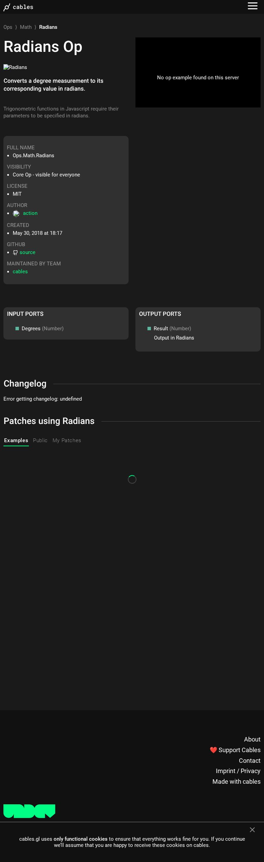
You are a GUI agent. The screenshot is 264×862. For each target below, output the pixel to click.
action (30, 213)
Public (40, 440)
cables (20, 271)
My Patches (67, 440)
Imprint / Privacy (238, 770)
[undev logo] (29, 816)
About (252, 739)
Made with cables (236, 781)
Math (26, 27)
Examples (16, 440)
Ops (7, 27)
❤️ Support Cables (235, 750)
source (27, 252)
